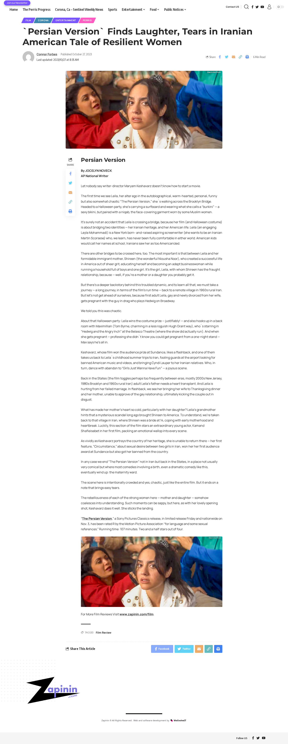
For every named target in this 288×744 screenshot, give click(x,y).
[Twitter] (257, 7)
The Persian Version (97, 518)
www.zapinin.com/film (136, 614)
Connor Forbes (47, 54)
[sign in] (269, 7)
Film (28, 20)
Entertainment (66, 20)
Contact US (232, 6)
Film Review (103, 632)
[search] (246, 7)
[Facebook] (252, 7)
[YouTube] (262, 7)
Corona (43, 20)
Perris (87, 20)
